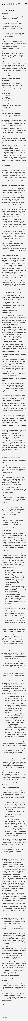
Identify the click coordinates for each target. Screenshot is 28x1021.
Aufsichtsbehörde (8, 603)
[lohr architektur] (10, 3)
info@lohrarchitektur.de (6, 100)
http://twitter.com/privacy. (7, 451)
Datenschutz (4, 1017)
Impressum (3, 1016)
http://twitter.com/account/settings (9, 457)
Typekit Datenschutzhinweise (11, 375)
